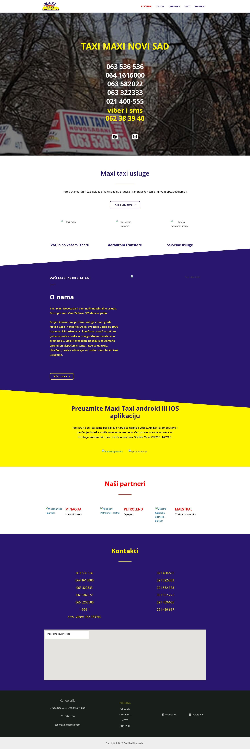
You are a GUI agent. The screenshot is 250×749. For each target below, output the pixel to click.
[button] (125, 204)
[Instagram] (135, 136)
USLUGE (160, 6)
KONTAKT (200, 6)
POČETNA (146, 6)
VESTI (187, 6)
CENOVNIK (174, 6)
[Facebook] (115, 136)
